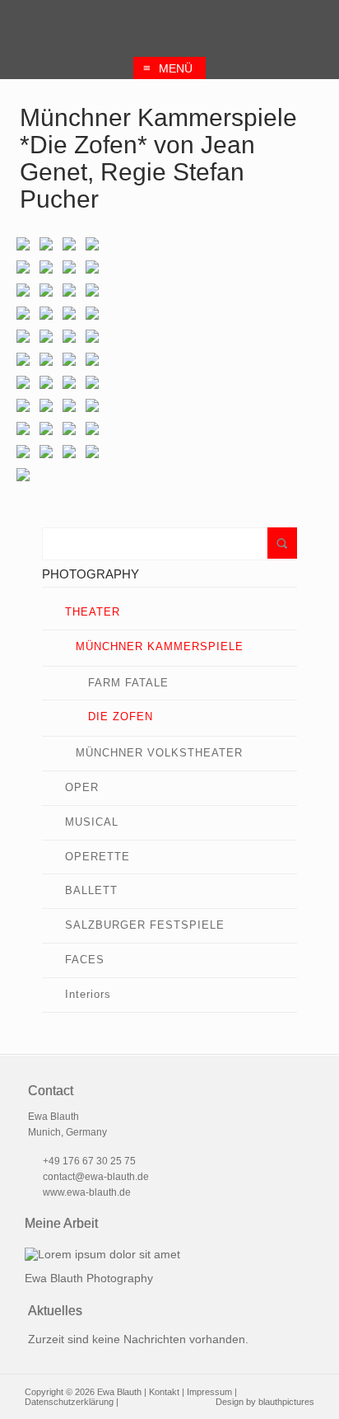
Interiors (88, 994)
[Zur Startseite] (170, 26)
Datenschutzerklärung (69, 1402)
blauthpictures (286, 1402)
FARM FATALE (128, 683)
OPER (82, 787)
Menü (168, 68)
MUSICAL (91, 822)
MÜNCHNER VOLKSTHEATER (159, 753)
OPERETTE (97, 856)
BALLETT (91, 890)
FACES (84, 959)
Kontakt (164, 1392)
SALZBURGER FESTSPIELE (145, 925)
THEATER (92, 612)
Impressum (209, 1392)
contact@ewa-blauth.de (96, 1176)
